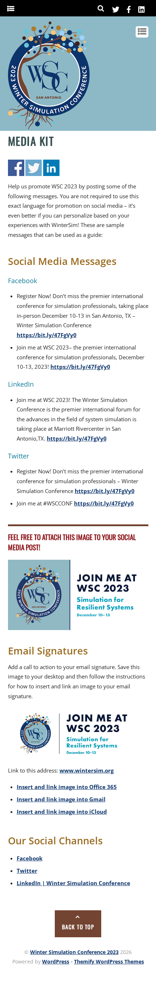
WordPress (55, 961)
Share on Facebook (16, 168)
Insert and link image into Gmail (61, 799)
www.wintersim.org (86, 770)
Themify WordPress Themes (109, 961)
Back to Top (78, 927)
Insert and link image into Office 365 (67, 786)
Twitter (27, 870)
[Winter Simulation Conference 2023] (49, 126)
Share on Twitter (33, 168)
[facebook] (129, 8)
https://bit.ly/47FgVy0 (47, 335)
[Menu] (11, 9)
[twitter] (116, 8)
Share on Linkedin (51, 168)
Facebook (29, 858)
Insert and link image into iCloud (62, 811)
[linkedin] (142, 8)
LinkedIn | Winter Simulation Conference (73, 883)
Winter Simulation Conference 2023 (74, 952)
